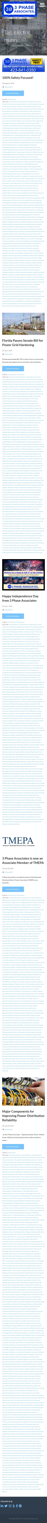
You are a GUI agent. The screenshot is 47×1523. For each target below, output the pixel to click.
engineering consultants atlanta (29, 195)
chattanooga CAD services (22, 135)
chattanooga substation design (18, 166)
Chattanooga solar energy (34, 1225)
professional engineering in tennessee (31, 699)
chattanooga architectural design (31, 126)
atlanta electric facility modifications (30, 111)
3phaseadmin (8, 87)
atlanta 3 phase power (20, 1167)
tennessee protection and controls (29, 509)
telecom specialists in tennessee (22, 279)
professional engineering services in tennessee (20, 1314)
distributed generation (30, 415)
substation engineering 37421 (35, 480)
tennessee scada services (24, 514)
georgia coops (16, 202)
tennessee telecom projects (16, 817)
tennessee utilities (7, 1056)
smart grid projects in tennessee (33, 1342)
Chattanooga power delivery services (12, 1217)
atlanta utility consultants (24, 1184)
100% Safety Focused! (17, 77)
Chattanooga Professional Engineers (12, 162)
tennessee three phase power (28, 535)
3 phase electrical (14, 102)
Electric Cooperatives (38, 178)
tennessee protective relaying (21, 1027)
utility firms (20, 550)
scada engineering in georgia (10, 243)
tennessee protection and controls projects (14, 511)
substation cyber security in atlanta (33, 253)
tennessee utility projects (9, 540)
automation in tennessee (9, 389)
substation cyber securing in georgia (12, 253)
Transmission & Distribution (36, 543)
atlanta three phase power (9, 123)
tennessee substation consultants (19, 807)
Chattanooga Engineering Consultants (13, 150)
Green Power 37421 (23, 692)
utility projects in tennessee (10, 552)
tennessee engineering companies (11, 506)
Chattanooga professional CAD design (13, 154)
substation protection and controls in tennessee (21, 490)
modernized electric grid (22, 217)
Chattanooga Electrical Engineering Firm (13, 636)
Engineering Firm (38, 439)
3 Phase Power (20, 374)
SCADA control (33, 456)
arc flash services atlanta (9, 106)
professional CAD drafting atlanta (23, 222)
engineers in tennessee (22, 689)
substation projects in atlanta (16, 263)
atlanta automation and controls (27, 109)
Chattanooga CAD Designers (10, 133)
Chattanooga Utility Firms (28, 413)
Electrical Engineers (22, 430)
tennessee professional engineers (16, 788)
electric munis (21, 183)
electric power (30, 183)
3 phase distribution (20, 377)
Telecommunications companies (11, 284)
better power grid (29, 632)
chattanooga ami (14, 391)
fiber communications (35, 941)
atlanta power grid (29, 1177)
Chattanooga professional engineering (30, 159)
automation (40, 386)
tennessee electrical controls (17, 296)
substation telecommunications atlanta (25, 275)
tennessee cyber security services (21, 1412)
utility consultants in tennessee (11, 1066)
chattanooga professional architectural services (30, 152)
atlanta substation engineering (34, 121)
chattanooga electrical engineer (11, 905)
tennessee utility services (24, 540)
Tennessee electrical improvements (30, 1426)
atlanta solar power (27, 1179)
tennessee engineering (31, 778)
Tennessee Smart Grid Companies (30, 516)
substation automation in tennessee (33, 728)
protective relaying (7, 711)
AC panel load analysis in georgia (35, 104)
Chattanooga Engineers (23, 398)
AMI (9, 384)
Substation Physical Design (12, 485)
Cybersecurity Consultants (9, 1246)
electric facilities (6, 181)
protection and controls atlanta (17, 234)
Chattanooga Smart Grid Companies (12, 406)
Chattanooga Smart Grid (31, 403)
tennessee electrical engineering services (13, 504)
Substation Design (7, 480)
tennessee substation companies (18, 805)
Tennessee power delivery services (19, 1438)
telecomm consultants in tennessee (19, 757)
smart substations (25, 470)
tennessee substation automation (18, 523)
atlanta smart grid (14, 118)
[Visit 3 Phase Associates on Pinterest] (20, 1506)
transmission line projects (9, 1487)
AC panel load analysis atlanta (16, 104)
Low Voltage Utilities (14, 948)
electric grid (28, 420)
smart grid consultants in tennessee (29, 466)
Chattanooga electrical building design (19, 1196)
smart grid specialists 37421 (29, 725)
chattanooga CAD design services (29, 130)
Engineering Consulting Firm (21, 684)
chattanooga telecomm (31, 171)
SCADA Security (37, 458)
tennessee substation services (21, 814)
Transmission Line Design (9, 545)
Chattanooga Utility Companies (11, 176)
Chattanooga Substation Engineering (30, 408)
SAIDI (40, 1326)
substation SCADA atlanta (20, 267)
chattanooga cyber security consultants (13, 1193)
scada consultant (11, 456)
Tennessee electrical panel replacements (13, 1429)
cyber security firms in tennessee (18, 1241)
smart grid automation (22, 463)
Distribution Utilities (35, 418)
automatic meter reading (29, 386)
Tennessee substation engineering (19, 528)
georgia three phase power (16, 214)
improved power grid (8, 694)
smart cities (5, 960)
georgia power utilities (15, 212)
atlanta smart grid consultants (27, 118)
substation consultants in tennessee (32, 478)
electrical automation (16, 186)
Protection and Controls (22, 451)
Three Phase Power (22, 1482)
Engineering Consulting (9, 437)
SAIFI (3, 1328)
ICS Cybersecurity (27, 1292)
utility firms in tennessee (30, 550)
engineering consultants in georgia (12, 198)
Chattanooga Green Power (21, 910)
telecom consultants (38, 749)
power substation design (16, 697)
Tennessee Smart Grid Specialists (22, 802)
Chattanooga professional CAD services (18, 157)
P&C (37, 1294)
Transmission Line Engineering (25, 545)
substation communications (24, 475)
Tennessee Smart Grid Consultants (12, 518)
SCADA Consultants (22, 456)
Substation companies (25, 730)
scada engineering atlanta (37, 241)
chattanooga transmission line (30, 174)
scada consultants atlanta (18, 238)
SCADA (35, 454)
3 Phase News (12, 99)
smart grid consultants (35, 463)
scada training (34, 461)
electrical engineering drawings (11, 1268)
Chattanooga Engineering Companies (29, 147)
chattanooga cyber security (16, 138)
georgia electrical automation (14, 207)
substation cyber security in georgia (12, 255)
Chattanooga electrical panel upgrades (25, 1208)
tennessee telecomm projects (10, 306)
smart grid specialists (23, 468)
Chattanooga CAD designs (26, 133)
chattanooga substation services (31, 410)
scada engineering (11, 458)
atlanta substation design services (15, 121)
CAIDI (35, 1189)
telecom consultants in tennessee (29, 277)
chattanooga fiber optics (9, 152)
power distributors (17, 446)
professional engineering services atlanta (13, 231)
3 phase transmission (15, 382)
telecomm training (26, 761)
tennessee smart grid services (21, 521)
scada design (10, 716)
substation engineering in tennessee (12, 482)
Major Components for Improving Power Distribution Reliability (23, 1116)
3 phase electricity (20, 379)
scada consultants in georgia (34, 238)
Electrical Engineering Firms (25, 190)
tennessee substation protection (29, 531)
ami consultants (15, 384)
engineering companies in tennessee (30, 432)
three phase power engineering (19, 543)
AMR (30, 384)
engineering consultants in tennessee (30, 434)
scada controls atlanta (8, 241)
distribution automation (27, 663)
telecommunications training (29, 291)
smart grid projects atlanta (14, 246)
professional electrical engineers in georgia (30, 229)
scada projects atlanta (25, 243)
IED (41, 1292)
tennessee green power (26, 1022)
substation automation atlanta (10, 248)
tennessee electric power (22, 294)
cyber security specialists (15, 1244)
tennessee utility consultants (32, 538)
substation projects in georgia (33, 263)
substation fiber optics (29, 482)
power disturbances (28, 446)
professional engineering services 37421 (13, 701)
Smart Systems (34, 470)
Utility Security (22, 552)
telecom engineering (27, 752)
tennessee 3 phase (12, 497)
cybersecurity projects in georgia (22, 178)
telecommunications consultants (30, 284)
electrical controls (27, 186)
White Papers (12, 1152)
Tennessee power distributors (10, 509)
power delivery (13, 950)
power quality (25, 953)
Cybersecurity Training (15, 1253)
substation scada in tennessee (14, 492)
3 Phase (11, 377)
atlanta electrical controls (22, 1174)
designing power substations (21, 924)
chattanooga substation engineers (19, 169)
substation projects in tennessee (16, 487)
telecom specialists (13, 754)
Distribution (29, 926)
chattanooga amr (24, 391)
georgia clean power (31, 200)
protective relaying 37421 (20, 711)
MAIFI (33, 1294)
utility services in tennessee (34, 552)
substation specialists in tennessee (29, 747)
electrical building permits (18, 1263)
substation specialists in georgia (29, 272)
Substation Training (26, 749)
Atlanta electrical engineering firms (17, 116)
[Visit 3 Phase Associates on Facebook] (17, 1506)
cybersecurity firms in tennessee (27, 1246)
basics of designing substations (15, 632)
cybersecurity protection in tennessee (19, 660)
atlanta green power (33, 116)
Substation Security (28, 492)
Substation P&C (26, 737)
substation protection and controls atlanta (14, 265)
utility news (41, 550)
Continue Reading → (13, 93)
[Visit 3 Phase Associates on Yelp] (14, 1506)
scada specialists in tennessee (21, 461)
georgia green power (24, 210)
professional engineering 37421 (11, 699)
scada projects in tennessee (25, 458)
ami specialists (24, 384)
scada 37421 (10, 713)
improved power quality (24, 946)
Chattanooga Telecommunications (12, 174)
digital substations (18, 415)
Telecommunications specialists (11, 291)
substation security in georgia (31, 270)
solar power (40, 967)
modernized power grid (36, 694)
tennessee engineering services (29, 783)
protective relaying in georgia (30, 236)
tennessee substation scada (28, 812)
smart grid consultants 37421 (10, 466)
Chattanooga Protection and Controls (13, 164)
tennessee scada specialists (18, 795)
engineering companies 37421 (10, 432)
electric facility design (32, 181)
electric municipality (11, 183)
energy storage (32, 675)
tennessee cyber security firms (22, 1410)
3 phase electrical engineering (28, 102)
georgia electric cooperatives (28, 202)
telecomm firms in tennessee (18, 282)
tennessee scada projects (9, 514)
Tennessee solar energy (8, 1458)
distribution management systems (19, 418)
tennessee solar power (22, 1458)
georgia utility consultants (32, 214)
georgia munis (34, 210)
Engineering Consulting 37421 (24, 437)
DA (23, 1253)
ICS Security (36, 1292)
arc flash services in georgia (24, 106)
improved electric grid (8, 217)
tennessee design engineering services (20, 773)
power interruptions (15, 953)
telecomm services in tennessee (35, 282)
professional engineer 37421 (31, 697)
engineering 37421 (34, 430)
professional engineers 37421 (31, 704)
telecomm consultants (38, 996)
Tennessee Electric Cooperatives (17, 502)
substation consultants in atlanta (11, 251)
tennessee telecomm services (27, 306)
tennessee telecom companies (21, 301)
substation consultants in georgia (30, 251)
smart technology (15, 473)
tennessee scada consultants (35, 511)
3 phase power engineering (16, 627)
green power (13, 692)
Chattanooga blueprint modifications (30, 128)
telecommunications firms (9, 289)
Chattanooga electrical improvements (19, 1205)
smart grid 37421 (11, 463)
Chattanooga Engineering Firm (33, 150)
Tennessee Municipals (30, 1025)
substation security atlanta (14, 270)
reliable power (40, 958)
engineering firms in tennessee (25, 442)
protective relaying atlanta (14, 236)
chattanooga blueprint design (10, 128)
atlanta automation (11, 109)
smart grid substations (13, 470)
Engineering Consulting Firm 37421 (22, 439)
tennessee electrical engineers (15, 299)
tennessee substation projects (10, 531)
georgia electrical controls (31, 207)
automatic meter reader (15, 386)
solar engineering (25, 1347)
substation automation (26, 473)
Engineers (12, 689)
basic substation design (23, 389)
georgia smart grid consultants (30, 212)
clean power (9, 924)
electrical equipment (14, 1273)
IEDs (3, 1294)
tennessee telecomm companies (32, 303)
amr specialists (35, 1165)
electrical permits (30, 1275)
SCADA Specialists (7, 461)
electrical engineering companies (23, 188)
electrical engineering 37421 (34, 1263)
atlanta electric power (8, 114)
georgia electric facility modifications (24, 205)
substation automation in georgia (29, 248)
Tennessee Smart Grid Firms (30, 518)
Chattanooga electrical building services (23, 1198)
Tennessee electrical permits (16, 1431)
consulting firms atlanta (27, 176)
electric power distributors (27, 422)
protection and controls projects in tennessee (19, 454)
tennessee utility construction (15, 538)
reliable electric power (35, 711)
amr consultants (36, 384)
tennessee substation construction (19, 526)
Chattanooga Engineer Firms (10, 147)
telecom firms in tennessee (36, 994)
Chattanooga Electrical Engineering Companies (21, 142)
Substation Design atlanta (30, 255)
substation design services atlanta (21, 258)
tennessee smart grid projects (27, 800)
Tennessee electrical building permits (21, 1422)
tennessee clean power (12, 1015)
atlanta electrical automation (23, 114)
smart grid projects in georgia (30, 246)
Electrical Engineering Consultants (31, 1265)
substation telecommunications (25, 494)
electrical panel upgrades (17, 1275)
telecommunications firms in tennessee (29, 289)
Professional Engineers (27, 449)
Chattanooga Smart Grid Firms (32, 406)
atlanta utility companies (24, 123)
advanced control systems (29, 382)
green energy (6, 692)
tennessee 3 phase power (25, 497)
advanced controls (12, 1162)
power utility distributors (13, 449)
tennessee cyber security (27, 1407)
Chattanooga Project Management (33, 162)
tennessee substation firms (36, 528)
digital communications (37, 924)
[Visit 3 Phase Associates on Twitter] (6, 1506)
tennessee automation (25, 771)
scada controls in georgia (22, 241)
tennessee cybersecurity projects (26, 1414)
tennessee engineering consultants (31, 506)
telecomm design (34, 757)
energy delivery (22, 675)
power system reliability (9, 955)
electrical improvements (27, 1273)
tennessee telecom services (15, 303)
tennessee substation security (20, 533)
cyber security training (29, 1244)
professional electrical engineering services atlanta (27, 224)
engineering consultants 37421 (11, 434)
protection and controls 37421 (31, 1318)
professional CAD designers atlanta (21, 219)
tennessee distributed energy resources (13, 1018)
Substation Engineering (19, 480)
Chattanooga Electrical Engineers (27, 145)
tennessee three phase (13, 535)
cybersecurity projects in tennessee (23, 1249)
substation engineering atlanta (21, 260)
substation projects (29, 740)
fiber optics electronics (28, 198)
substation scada (28, 745)
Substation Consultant (15, 478)
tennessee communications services (30, 1015)
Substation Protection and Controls (25, 742)
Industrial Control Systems (33, 444)
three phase (34, 540)
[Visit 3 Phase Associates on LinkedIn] (2, 1506)
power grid (5, 697)
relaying (19, 958)
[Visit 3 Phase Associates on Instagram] (10, 1506)
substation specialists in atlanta (11, 272)
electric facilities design (18, 181)
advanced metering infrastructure (28, 1162)
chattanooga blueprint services (11, 130)
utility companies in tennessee (17, 547)
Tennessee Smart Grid (15, 516)
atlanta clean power (22, 1169)
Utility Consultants (32, 547)
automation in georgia (15, 126)
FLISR (23, 444)
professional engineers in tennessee (12, 706)
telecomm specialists (14, 761)
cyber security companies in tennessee (18, 1239)
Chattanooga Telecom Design (15, 171)
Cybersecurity (40, 1244)
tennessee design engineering (17, 499)
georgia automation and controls (15, 200)
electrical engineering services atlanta (27, 193)
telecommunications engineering (27, 287)
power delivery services (23, 1297)
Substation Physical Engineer (29, 485)
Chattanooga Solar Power (9, 1227)
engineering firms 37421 (9, 442)
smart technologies (21, 967)
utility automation (15, 824)
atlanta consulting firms (13, 111)
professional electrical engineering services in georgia (17, 226)
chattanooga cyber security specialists (20, 140)
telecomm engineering (8, 759)
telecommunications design (10, 287)
